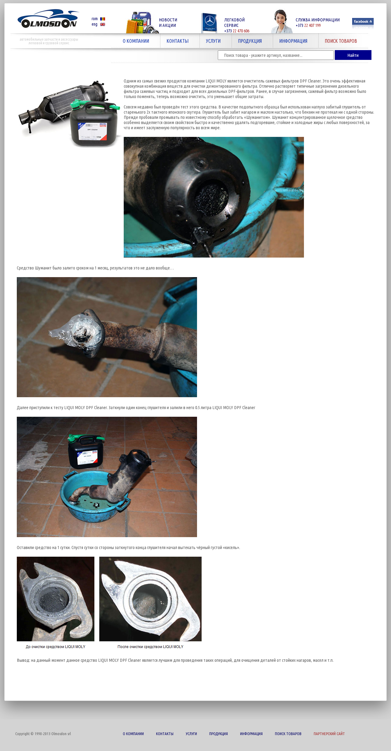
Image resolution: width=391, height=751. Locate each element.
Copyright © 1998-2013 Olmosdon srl (43, 733)
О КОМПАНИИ (133, 41)
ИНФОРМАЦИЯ (290, 41)
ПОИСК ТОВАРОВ (338, 41)
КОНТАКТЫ (174, 41)
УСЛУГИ (210, 41)
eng (94, 24)
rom (95, 18)
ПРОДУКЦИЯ (247, 41)
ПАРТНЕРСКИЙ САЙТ (329, 733)
